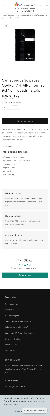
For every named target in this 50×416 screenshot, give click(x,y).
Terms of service (11, 344)
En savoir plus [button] (11, 405)
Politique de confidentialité (16, 327)
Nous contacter (11, 304)
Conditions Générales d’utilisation (19, 333)
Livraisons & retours (13, 339)
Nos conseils (10, 350)
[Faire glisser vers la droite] (31, 71)
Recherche (9, 310)
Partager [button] (8, 146)
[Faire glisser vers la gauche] (19, 71)
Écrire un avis (25, 275)
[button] (3, 7)
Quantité (5, 107)
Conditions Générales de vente (18, 321)
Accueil (4, 15)
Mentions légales (12, 315)
